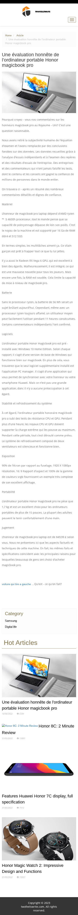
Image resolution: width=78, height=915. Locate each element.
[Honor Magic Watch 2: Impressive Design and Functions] (39, 839)
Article (19, 35)
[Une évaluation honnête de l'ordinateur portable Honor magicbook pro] (39, 676)
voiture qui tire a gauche (16, 584)
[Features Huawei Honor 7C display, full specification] (39, 770)
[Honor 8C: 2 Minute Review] (20, 726)
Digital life (11, 626)
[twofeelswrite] (39, 11)
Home (8, 35)
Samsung (11, 620)
